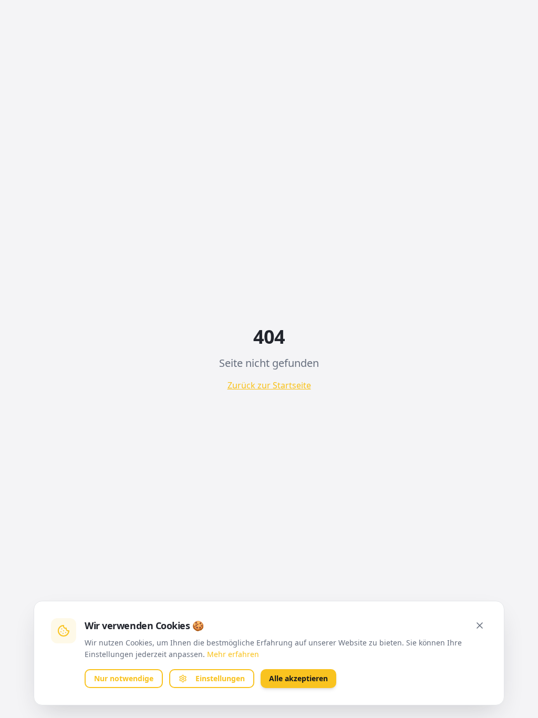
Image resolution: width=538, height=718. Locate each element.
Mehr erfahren (233, 654)
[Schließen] (479, 625)
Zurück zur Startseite (269, 385)
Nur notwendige (123, 678)
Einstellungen (220, 678)
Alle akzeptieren (298, 678)
